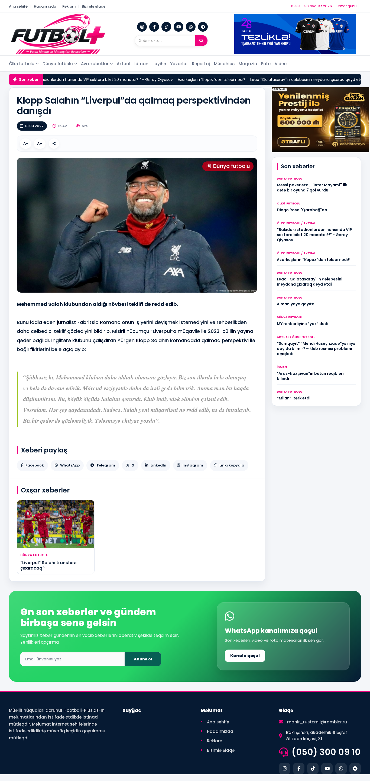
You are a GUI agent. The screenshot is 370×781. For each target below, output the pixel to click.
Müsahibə (224, 64)
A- (25, 143)
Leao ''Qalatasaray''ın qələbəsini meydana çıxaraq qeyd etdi (290, 79)
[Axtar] (201, 40)
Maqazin (248, 64)
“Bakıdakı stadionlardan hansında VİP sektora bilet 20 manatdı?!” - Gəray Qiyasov (80, 79)
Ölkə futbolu (21, 64)
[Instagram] (142, 27)
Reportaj (201, 64)
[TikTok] (166, 27)
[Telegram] (203, 27)
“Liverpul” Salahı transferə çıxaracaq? (48, 565)
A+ (39, 143)
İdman (141, 64)
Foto (266, 64)
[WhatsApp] (191, 27)
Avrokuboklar (95, 64)
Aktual (123, 64)
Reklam (69, 6)
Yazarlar (179, 64)
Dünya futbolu (58, 64)
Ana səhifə (18, 6)
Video (281, 64)
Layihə (159, 64)
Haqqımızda (45, 6)
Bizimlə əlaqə (93, 6)
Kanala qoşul (245, 655)
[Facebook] (154, 27)
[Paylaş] (54, 143)
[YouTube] (178, 27)
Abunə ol (143, 659)
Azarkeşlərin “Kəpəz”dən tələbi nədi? (195, 79)
